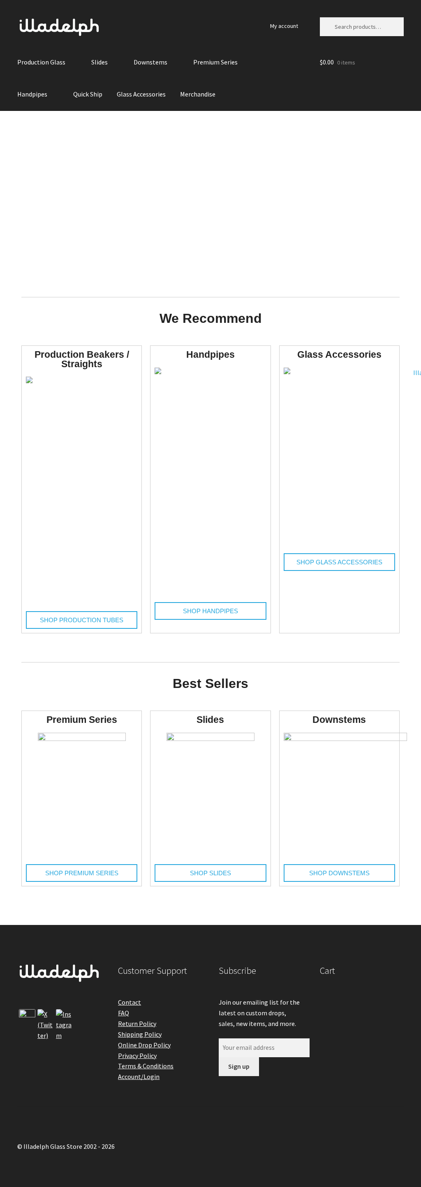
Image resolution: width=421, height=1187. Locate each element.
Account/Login (139, 1076)
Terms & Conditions (145, 1066)
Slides (99, 62)
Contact (129, 1002)
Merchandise (197, 94)
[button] (9, 198)
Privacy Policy (137, 1055)
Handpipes (32, 94)
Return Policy (137, 1023)
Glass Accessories (141, 94)
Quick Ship (87, 94)
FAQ (123, 1013)
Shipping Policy (140, 1034)
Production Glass (41, 62)
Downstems (150, 62)
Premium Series (215, 62)
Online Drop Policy (144, 1045)
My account (284, 26)
